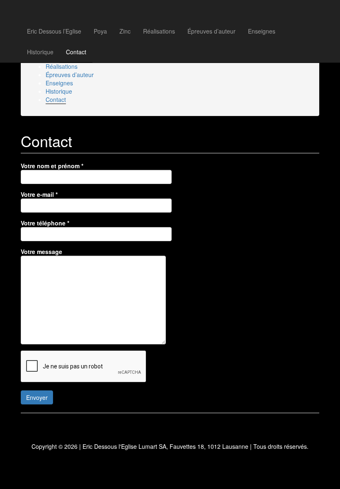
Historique (40, 52)
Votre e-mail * (39, 194)
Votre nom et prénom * (52, 166)
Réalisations (159, 31)
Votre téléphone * (45, 223)
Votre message (41, 251)
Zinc (125, 31)
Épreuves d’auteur (211, 31)
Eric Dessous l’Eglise (54, 31)
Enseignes (261, 31)
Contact (76, 52)
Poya (100, 31)
